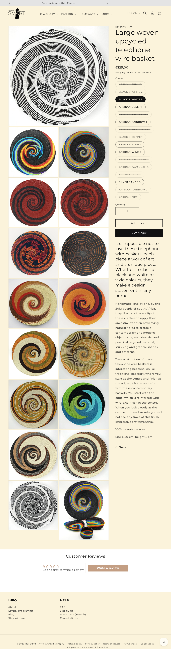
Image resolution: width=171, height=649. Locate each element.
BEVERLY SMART (34, 644)
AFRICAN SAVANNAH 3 (135, 167)
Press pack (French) (73, 614)
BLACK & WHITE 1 (130, 99)
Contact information (97, 647)
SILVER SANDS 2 (131, 175)
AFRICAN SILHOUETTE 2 (136, 130)
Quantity (120, 204)
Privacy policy (92, 644)
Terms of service (111, 644)
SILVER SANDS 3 (130, 182)
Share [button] (122, 447)
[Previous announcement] (9, 3)
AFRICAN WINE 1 (130, 144)
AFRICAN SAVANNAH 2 (135, 160)
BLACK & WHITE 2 (132, 92)
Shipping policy (75, 647)
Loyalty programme (21, 610)
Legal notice (147, 644)
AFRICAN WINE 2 (130, 152)
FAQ (62, 607)
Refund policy (75, 644)
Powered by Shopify (53, 644)
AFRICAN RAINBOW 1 (133, 121)
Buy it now (138, 232)
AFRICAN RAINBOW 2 (135, 190)
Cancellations (68, 618)
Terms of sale (131, 644)
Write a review (108, 568)
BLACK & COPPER (132, 137)
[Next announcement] (107, 3)
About (12, 607)
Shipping (120, 72)
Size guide (66, 610)
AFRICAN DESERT (130, 106)
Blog (11, 614)
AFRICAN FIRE (130, 197)
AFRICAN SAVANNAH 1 (135, 115)
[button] (48, 14)
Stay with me (17, 618)
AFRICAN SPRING (132, 85)
